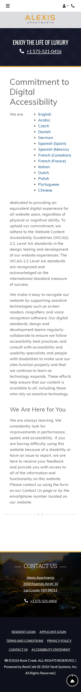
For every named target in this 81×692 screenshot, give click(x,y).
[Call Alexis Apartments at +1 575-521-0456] (73, 6)
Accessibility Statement (51, 649)
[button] (65, 6)
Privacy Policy (59, 640)
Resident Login (24, 632)
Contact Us (18, 649)
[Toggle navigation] (7, 6)
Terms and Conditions (24, 640)
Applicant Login (53, 632)
